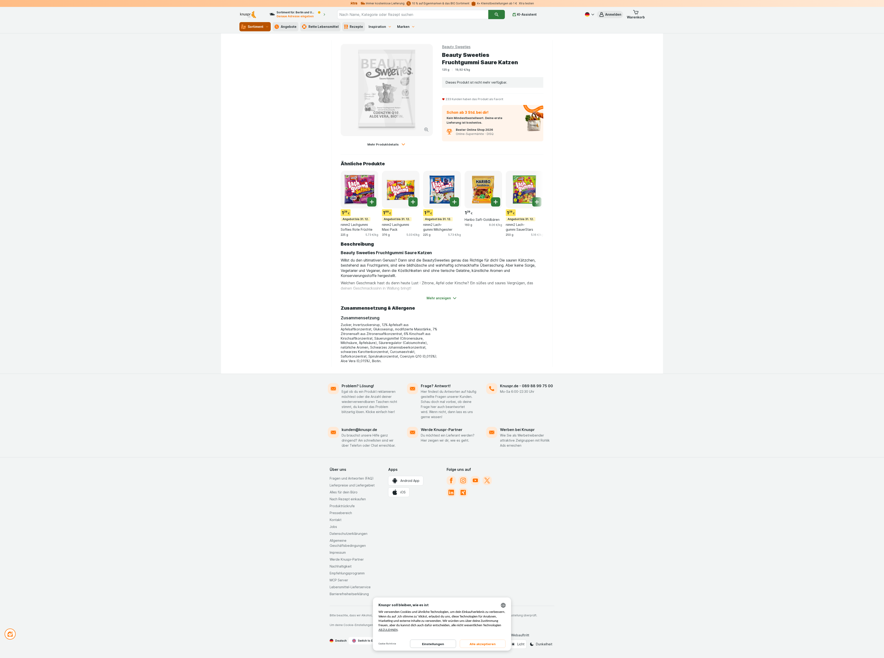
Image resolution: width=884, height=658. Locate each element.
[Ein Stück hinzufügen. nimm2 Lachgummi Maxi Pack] (413, 202)
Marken (403, 27)
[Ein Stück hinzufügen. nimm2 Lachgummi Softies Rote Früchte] (371, 202)
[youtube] (475, 480)
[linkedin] (451, 492)
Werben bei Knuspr (517, 429)
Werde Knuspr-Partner (441, 429)
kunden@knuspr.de (359, 429)
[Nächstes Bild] (534, 189)
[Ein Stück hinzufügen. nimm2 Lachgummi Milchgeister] (454, 202)
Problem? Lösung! (358, 386)
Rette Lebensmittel (323, 27)
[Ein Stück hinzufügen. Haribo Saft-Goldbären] (495, 202)
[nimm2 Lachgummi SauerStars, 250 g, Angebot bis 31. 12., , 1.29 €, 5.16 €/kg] (524, 189)
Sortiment (255, 27)
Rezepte (356, 27)
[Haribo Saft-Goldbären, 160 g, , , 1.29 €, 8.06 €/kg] (483, 189)
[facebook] (451, 480)
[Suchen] (496, 14)
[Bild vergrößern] (426, 129)
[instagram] (463, 480)
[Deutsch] (589, 14)
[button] (610, 14)
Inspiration (377, 27)
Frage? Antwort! (436, 386)
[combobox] (412, 14)
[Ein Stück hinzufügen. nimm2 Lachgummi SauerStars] (536, 202)
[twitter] (487, 480)
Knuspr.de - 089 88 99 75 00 (526, 386)
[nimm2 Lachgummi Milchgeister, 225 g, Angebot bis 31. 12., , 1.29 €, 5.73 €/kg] (442, 189)
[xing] (463, 492)
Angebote (289, 27)
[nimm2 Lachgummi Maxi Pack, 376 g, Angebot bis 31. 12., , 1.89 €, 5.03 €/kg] (400, 189)
